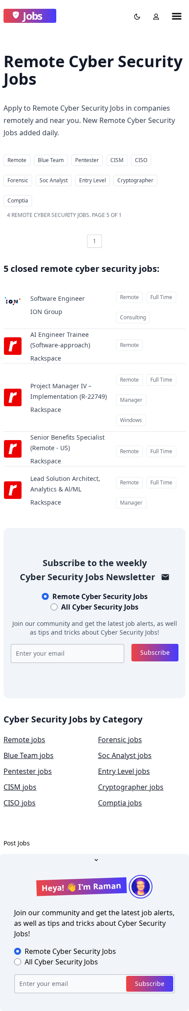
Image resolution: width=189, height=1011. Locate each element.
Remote (16, 160)
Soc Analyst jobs (125, 755)
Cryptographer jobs (131, 787)
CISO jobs (20, 803)
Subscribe (155, 652)
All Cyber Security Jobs (99, 607)
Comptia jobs (120, 803)
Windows (131, 420)
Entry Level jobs (124, 771)
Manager (131, 400)
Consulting (133, 317)
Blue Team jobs (29, 755)
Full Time (161, 297)
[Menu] (176, 16)
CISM (117, 160)
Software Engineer (57, 298)
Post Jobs (17, 843)
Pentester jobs (28, 771)
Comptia (17, 200)
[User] (154, 16)
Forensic (17, 180)
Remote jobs (24, 739)
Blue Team (51, 160)
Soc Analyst (54, 180)
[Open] (94, 859)
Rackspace (45, 358)
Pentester (87, 160)
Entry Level (92, 180)
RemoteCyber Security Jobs (100, 596)
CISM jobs (20, 787)
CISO (141, 160)
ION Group (46, 311)
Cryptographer (135, 180)
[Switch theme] (135, 16)
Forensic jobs (120, 739)
